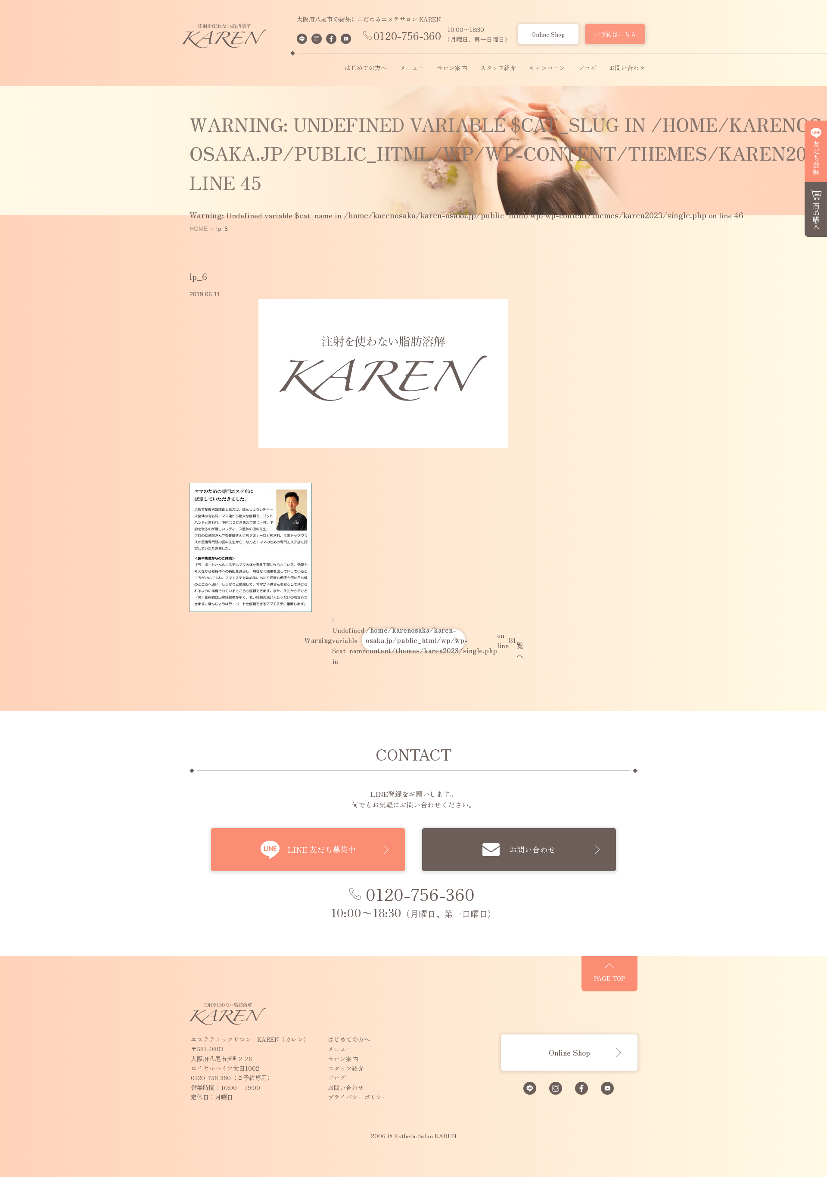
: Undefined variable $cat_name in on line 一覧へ (413, 640)
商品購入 (816, 216)
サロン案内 (452, 68)
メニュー (412, 68)
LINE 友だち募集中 (322, 849)
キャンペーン (547, 68)
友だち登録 (816, 157)
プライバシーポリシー (358, 1097)
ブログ (587, 68)
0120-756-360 (407, 35)
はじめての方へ (366, 68)
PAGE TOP (609, 978)
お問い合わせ (627, 68)
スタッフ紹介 (498, 68)
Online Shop (548, 34)
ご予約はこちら (615, 34)
